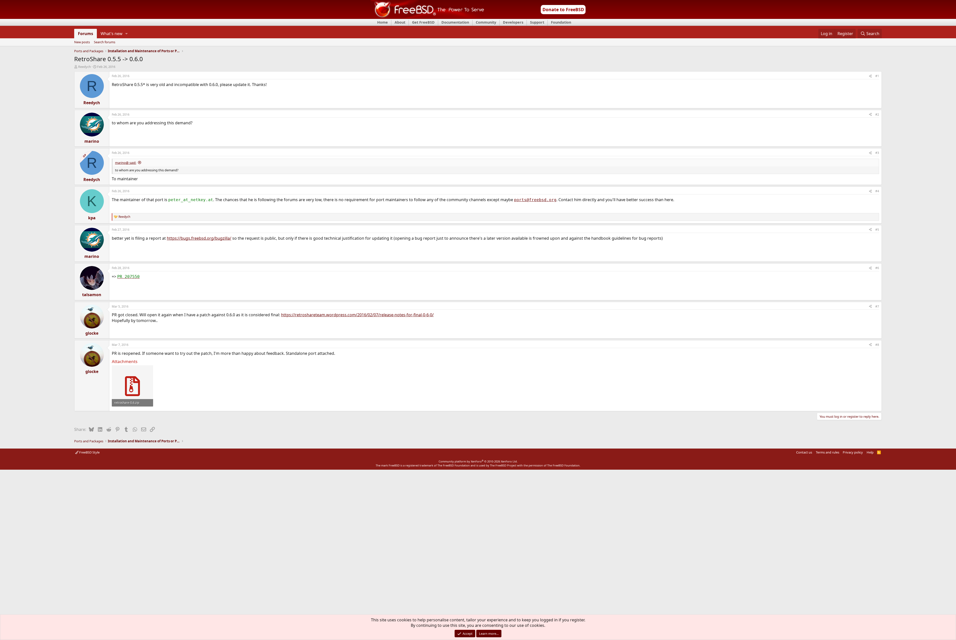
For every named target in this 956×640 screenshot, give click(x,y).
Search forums (104, 42)
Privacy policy (853, 452)
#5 (877, 230)
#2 (877, 114)
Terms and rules (827, 452)
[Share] (870, 76)
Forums (85, 33)
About (400, 22)
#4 (877, 191)
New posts (82, 42)
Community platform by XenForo (478, 461)
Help (870, 452)
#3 (877, 153)
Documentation (455, 22)
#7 (877, 306)
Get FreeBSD (423, 22)
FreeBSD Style (89, 452)
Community (486, 22)
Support (537, 22)
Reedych (84, 66)
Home (382, 22)
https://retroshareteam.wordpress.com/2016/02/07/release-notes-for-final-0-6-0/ (357, 315)
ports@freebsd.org (535, 199)
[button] (126, 33)
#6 (877, 268)
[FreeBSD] (427, 17)
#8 (877, 345)
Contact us (804, 452)
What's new (111, 33)
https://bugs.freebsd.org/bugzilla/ (199, 238)
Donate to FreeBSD (563, 9)
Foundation (561, 22)
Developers (513, 22)
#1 (877, 76)
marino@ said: (125, 162)
